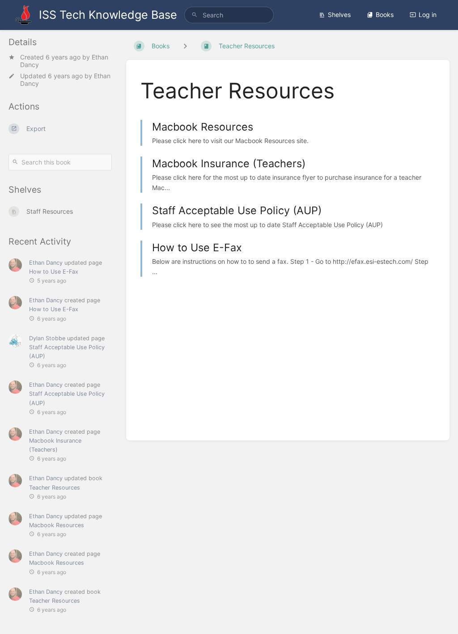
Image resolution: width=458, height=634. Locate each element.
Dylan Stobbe (47, 338)
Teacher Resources (54, 487)
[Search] (194, 15)
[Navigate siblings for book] (185, 46)
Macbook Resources (56, 525)
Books (385, 14)
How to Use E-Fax (53, 271)
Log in (428, 14)
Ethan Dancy (46, 262)
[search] (229, 15)
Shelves (339, 14)
